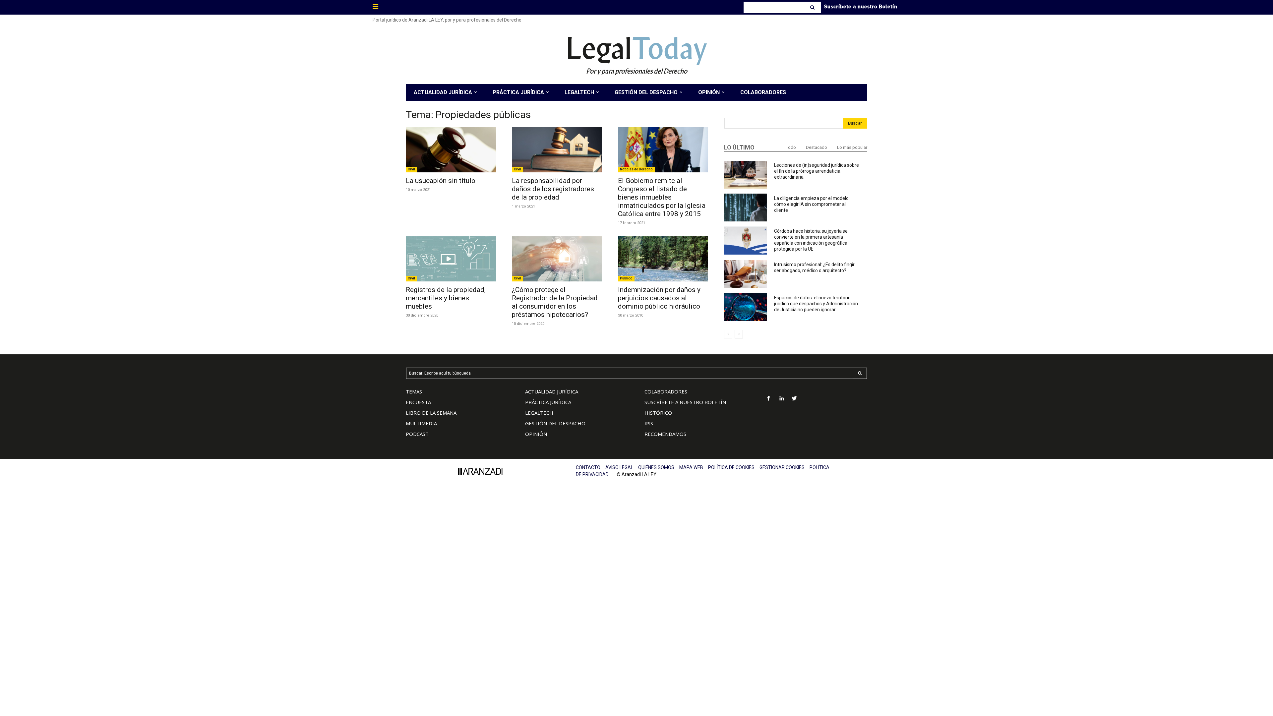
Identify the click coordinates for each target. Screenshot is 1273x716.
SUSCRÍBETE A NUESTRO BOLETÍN (685, 402)
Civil (411, 169)
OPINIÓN (536, 434)
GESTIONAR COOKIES (782, 467)
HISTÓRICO (658, 412)
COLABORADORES (665, 391)
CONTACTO (588, 467)
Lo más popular (852, 147)
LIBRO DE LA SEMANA (431, 412)
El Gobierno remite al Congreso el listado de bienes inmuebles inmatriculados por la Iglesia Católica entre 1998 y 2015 (661, 197)
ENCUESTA (418, 402)
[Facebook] (768, 399)
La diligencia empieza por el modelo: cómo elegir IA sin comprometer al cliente (812, 204)
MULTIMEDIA (421, 423)
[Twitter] (794, 399)
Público (626, 278)
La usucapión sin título (440, 181)
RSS (648, 423)
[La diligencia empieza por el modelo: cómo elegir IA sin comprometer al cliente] (745, 207)
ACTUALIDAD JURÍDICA (551, 391)
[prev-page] (728, 334)
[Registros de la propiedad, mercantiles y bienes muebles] (451, 258)
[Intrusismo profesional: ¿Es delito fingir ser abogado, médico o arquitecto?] (745, 274)
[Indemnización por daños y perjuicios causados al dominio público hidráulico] (663, 258)
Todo (791, 147)
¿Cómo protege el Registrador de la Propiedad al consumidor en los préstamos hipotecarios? (555, 302)
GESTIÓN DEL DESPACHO (555, 423)
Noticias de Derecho (636, 169)
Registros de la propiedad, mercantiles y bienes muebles (446, 298)
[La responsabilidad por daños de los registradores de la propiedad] (557, 149)
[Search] (813, 7)
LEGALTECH (539, 412)
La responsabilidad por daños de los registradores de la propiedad (553, 189)
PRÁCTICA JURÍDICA (548, 402)
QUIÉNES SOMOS (656, 467)
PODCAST (417, 434)
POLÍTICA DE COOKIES (731, 467)
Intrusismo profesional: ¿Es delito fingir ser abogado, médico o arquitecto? (814, 267)
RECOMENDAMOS (665, 434)
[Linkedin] (781, 399)
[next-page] (739, 334)
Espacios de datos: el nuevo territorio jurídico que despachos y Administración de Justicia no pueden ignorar (816, 303)
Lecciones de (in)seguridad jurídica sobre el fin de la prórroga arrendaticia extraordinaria (816, 171)
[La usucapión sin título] (451, 149)
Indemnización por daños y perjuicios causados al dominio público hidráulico (659, 298)
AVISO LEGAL (619, 467)
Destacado (816, 147)
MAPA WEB (691, 467)
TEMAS (414, 391)
